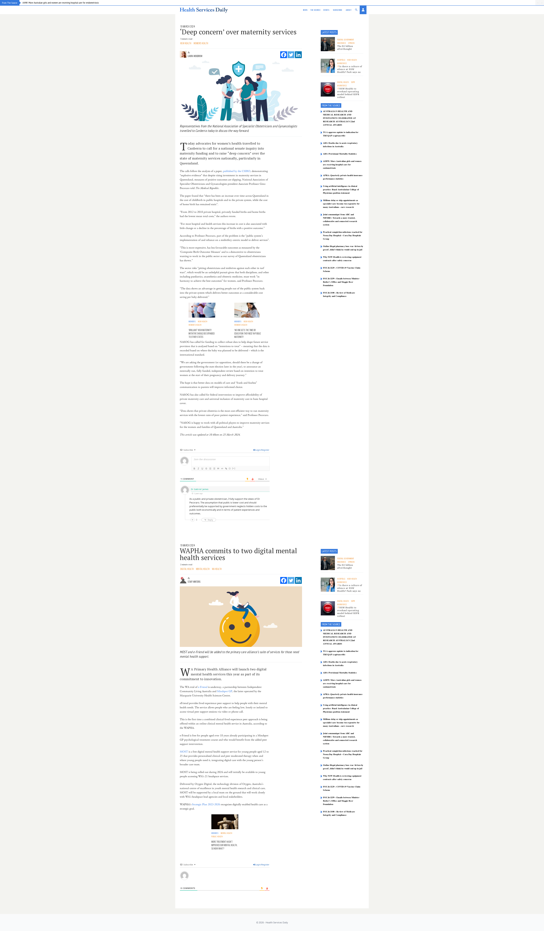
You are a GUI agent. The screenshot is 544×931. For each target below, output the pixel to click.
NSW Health (185, 43)
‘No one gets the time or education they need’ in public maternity (247, 333)
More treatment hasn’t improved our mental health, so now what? (224, 845)
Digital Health (343, 82)
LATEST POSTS (329, 32)
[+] (233, 468)
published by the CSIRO (236, 171)
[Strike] (206, 468)
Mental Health (203, 569)
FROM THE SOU (329, 105)
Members (192, 321)
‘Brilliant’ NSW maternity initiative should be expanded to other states (202, 333)
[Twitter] (291, 54)
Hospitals (341, 59)
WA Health (217, 569)
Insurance (341, 42)
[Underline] (202, 468)
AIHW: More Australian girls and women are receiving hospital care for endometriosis (61, 2)
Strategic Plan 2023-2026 (206, 804)
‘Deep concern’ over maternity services (238, 31)
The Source (315, 9)
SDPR (353, 82)
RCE (338, 105)
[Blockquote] (218, 468)
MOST (184, 752)
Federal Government (345, 39)
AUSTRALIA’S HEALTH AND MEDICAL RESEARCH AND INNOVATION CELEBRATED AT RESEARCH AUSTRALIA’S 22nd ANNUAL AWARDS (339, 118)
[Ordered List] (210, 468)
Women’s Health (195, 324)
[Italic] (198, 468)
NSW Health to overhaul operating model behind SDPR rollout (348, 93)
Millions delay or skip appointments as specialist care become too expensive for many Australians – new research (341, 204)
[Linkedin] (298, 54)
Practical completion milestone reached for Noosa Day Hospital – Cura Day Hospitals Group (342, 235)
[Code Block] (222, 468)
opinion (351, 42)
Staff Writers (194, 581)
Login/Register (262, 450)
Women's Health (201, 43)
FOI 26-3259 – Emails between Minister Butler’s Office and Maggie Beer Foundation (341, 282)
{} (230, 468)
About (348, 9)
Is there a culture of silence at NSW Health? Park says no (349, 69)
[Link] (226, 468)
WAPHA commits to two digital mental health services (238, 554)
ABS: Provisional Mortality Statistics (340, 153)
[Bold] (194, 468)
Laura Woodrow (195, 56)
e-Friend (202, 687)
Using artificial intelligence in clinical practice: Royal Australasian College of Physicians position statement (341, 189)
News (305, 9)
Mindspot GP (224, 691)
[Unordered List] (214, 468)
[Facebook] (283, 54)
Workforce (342, 63)
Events (326, 9)
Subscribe (337, 9)
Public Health (217, 836)
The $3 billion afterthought (345, 47)
